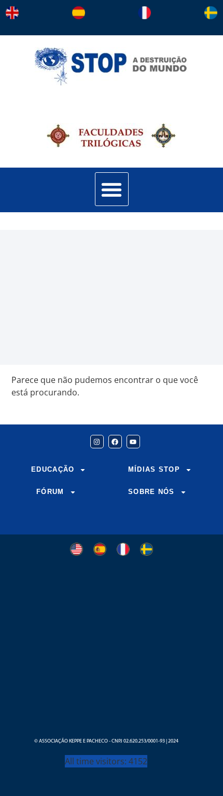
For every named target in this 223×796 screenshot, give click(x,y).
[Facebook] (115, 441)
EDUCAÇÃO (52, 469)
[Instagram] (97, 441)
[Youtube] (133, 441)
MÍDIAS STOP (154, 469)
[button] (112, 189)
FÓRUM (50, 492)
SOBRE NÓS (151, 492)
